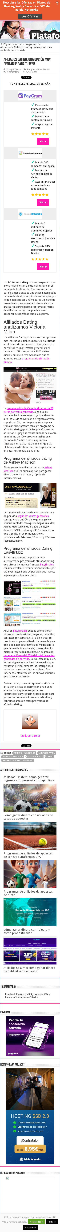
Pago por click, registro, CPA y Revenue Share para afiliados (28, 996)
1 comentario (13, 72)
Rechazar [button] (52, 1222)
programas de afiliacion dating (17, 760)
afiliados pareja (35, 757)
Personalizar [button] (30, 1227)
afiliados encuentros (13, 757)
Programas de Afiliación (38, 69)
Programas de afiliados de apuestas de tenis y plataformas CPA (28, 855)
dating (50, 757)
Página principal (12, 44)
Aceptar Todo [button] (36, 1222)
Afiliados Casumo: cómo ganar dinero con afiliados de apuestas (29, 969)
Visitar (43, 141)
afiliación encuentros (24, 753)
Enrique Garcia (14, 69)
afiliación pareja (47, 753)
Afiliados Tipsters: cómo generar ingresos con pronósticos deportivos (29, 778)
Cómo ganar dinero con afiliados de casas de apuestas (28, 816)
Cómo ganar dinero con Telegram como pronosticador (27, 931)
